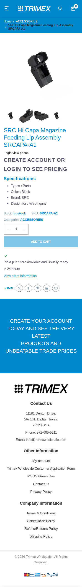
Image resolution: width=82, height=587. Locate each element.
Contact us (41, 484)
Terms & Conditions (41, 513)
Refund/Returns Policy (41, 529)
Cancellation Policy (41, 521)
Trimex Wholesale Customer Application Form (41, 468)
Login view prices (16, 153)
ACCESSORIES (31, 219)
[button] (7, 8)
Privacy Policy (41, 492)
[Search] (60, 8)
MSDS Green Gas (41, 476)
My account (41, 461)
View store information (20, 276)
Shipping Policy (41, 536)
